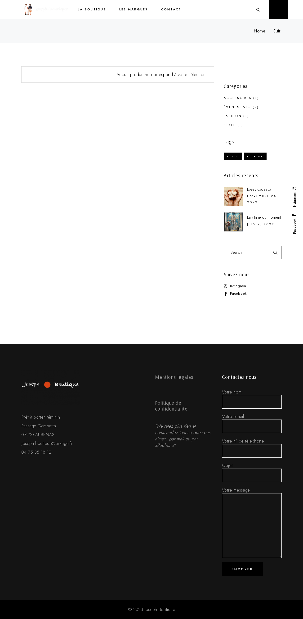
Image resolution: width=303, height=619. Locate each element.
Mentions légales (174, 377)
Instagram (238, 286)
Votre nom (232, 392)
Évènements (237, 107)
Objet (227, 465)
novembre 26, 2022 (262, 199)
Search (275, 252)
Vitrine (255, 156)
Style (230, 125)
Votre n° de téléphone (243, 441)
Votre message (236, 490)
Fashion (233, 116)
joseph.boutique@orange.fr (46, 443)
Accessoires (238, 98)
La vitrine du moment (264, 217)
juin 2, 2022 (260, 224)
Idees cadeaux (259, 189)
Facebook (238, 293)
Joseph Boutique (159, 609)
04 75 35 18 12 (36, 452)
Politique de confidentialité (171, 406)
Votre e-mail (233, 416)
